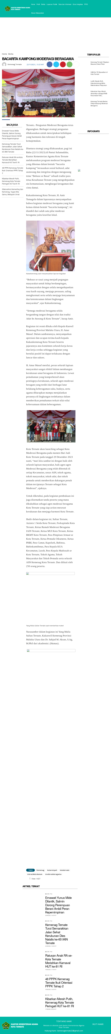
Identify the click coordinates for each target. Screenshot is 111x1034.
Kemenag (40, 870)
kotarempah (52, 870)
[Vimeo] (102, 1028)
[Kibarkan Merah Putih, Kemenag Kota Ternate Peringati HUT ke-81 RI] (33, 1001)
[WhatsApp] (69, 64)
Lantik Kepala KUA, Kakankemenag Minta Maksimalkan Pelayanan (99, 83)
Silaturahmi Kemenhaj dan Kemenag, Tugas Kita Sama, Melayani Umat (12, 192)
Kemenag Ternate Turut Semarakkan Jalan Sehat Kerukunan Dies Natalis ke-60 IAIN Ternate (56, 933)
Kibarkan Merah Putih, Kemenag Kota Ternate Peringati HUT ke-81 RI (11, 181)
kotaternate (64, 870)
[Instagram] (93, 1028)
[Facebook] (49, 64)
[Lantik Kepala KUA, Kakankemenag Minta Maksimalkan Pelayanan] (83, 84)
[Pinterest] (63, 64)
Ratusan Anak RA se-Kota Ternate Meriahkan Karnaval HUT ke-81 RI (12, 160)
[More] (76, 64)
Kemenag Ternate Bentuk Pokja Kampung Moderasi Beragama (99, 103)
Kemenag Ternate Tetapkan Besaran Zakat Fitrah (100, 63)
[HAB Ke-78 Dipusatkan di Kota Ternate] (83, 73)
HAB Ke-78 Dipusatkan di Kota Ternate (99, 73)
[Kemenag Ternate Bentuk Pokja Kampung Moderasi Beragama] (83, 104)
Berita (10, 54)
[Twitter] (56, 64)
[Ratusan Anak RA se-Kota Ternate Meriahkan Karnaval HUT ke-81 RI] (33, 957)
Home (4, 54)
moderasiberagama (53, 874)
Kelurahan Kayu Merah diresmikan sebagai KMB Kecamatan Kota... (99, 93)
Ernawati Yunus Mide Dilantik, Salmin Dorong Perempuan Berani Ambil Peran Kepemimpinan (58, 904)
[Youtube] (106, 1028)
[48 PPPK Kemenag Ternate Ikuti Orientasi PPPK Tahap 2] (33, 981)
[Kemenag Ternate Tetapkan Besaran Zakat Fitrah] (83, 63)
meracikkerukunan (34, 874)
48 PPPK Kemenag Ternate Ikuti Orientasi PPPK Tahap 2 (12, 170)
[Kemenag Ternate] (4, 64)
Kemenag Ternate (15, 64)
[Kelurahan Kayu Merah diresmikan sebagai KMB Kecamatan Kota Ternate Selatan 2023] (83, 94)
